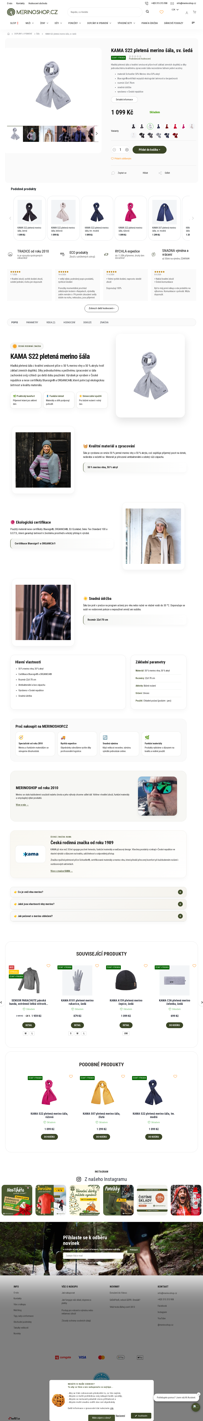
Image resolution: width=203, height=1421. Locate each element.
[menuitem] (14, 23)
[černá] (133, 126)
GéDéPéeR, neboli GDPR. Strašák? (125, 1300)
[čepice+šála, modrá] (167, 135)
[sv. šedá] (150, 126)
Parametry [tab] (32, 322)
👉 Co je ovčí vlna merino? (97, 892)
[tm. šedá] (142, 126)
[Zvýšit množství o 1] (127, 150)
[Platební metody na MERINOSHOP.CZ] (63, 1357)
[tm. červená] (167, 126)
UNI (126, 1033)
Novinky (17, 1333)
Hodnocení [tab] (69, 322)
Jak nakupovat (68, 1293)
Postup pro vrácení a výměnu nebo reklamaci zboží (77, 1312)
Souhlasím (142, 1415)
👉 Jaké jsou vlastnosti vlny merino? (97, 904)
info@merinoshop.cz (167, 1293)
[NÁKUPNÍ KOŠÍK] (194, 12)
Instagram (162, 1312)
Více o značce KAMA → (62, 871)
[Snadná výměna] (119, 744)
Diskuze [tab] (87, 322)
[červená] (175, 126)
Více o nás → (22, 804)
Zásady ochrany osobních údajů (76, 1320)
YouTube (162, 1318)
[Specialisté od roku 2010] (35, 744)
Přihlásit (134, 1250)
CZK (174, 9)
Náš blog (18, 1310)
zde (112, 1408)
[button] (10, 218)
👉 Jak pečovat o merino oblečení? (97, 916)
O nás (9, 3)
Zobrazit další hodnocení (101, 308)
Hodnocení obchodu (38, 3)
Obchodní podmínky (23, 1322)
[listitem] (29, 218)
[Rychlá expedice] (77, 744)
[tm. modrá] (158, 126)
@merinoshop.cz (165, 1325)
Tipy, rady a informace (24, 1316)
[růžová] (183, 126)
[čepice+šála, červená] (175, 135)
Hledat (149, 11)
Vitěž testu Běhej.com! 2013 (122, 1307)
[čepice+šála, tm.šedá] (150, 135)
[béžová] (192, 126)
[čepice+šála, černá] (142, 135)
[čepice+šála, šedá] (158, 135)
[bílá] (133, 135)
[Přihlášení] (187, 12)
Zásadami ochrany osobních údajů (107, 1262)
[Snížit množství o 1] (114, 150)
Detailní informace (124, 99)
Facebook (162, 1306)
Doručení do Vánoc (118, 1293)
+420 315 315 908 (166, 1299)
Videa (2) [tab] (50, 322)
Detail (29, 1025)
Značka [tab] (104, 322)
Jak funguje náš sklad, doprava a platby (76, 1301)
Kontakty (20, 3)
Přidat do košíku (148, 149)
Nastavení (120, 1415)
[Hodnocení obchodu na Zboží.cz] (14, 1418)
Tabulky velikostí (21, 1327)
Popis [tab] (14, 322)
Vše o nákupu (20, 1304)
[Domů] (9, 34)
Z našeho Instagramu (106, 1179)
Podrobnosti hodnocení (140, 58)
